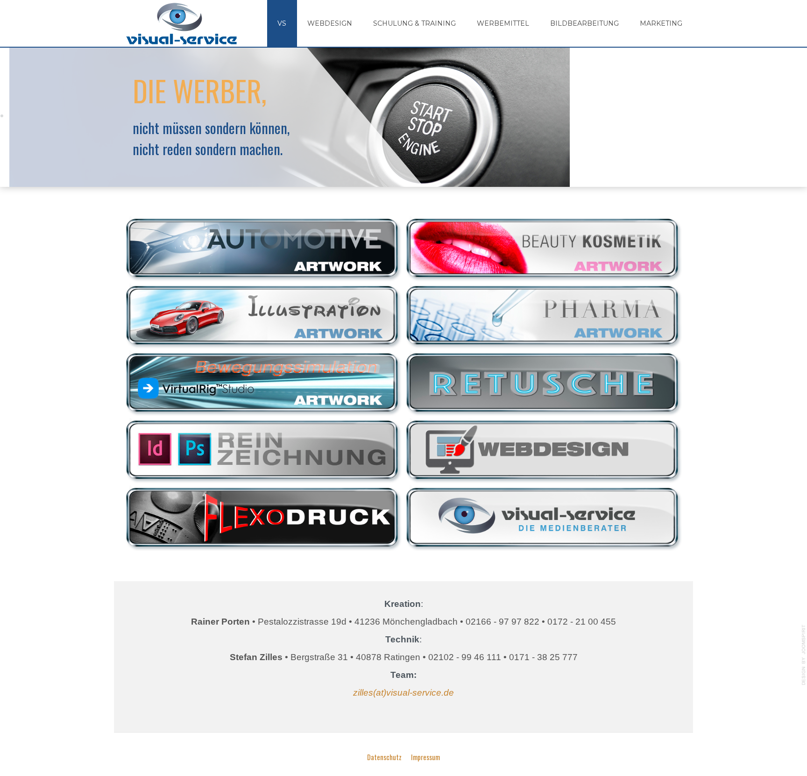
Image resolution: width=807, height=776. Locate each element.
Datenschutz (384, 757)
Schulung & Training (414, 23)
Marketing (661, 23)
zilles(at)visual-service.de (403, 693)
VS (281, 23)
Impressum (425, 757)
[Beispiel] (262, 516)
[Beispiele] (262, 247)
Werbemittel (503, 23)
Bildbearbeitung (584, 23)
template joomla (804, 655)
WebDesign (329, 23)
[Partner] (543, 516)
